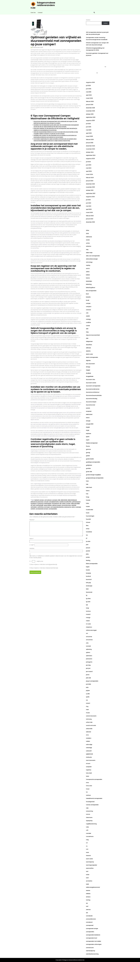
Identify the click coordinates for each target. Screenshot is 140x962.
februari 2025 (90, 139)
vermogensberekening (57, 507)
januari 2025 (89, 142)
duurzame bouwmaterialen (94, 395)
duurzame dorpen (91, 402)
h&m (87, 481)
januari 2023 (89, 219)
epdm (87, 436)
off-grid (33, 505)
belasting (89, 284)
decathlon (89, 344)
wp (87, 903)
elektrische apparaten (37, 502)
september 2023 (90, 193)
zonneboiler (89, 916)
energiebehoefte (54, 502)
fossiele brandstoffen (65, 502)
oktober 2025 (89, 114)
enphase (88, 433)
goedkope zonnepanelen (93, 462)
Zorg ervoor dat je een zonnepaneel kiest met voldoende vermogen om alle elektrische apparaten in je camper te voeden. (55, 122)
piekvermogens (56, 505)
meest (88, 620)
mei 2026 (88, 92)
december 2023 (90, 184)
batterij (36, 500)
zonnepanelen (53, 509)
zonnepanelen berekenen (93, 935)
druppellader (89, 376)
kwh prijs (88, 582)
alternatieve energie (92, 259)
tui (87, 792)
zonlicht (33, 509)
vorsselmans (89, 836)
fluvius (88, 446)
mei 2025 (88, 130)
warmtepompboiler (91, 865)
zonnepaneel (89, 925)
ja (86, 538)
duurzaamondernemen (92, 389)
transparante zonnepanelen (94, 779)
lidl (87, 605)
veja (87, 808)
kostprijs (88, 573)
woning (88, 900)
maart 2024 (89, 174)
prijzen (88, 690)
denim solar (89, 354)
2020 (87, 233)
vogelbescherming (91, 824)
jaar (87, 544)
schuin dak (89, 722)
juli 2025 (88, 123)
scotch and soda (91, 725)
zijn (87, 912)
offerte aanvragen (91, 630)
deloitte (88, 351)
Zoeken (88, 20)
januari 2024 (89, 181)
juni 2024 (88, 165)
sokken (88, 741)
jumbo (88, 557)
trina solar (89, 785)
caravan (88, 309)
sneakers (88, 738)
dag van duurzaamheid (93, 335)
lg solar (88, 601)
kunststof (89, 579)
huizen (88, 506)
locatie (68, 503)
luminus (88, 611)
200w (87, 230)
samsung (89, 719)
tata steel (89, 773)
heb (87, 484)
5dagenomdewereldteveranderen (94, 66)
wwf (87, 906)
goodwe (88, 468)
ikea (87, 525)
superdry (88, 770)
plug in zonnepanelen (92, 681)
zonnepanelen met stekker (93, 941)
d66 (87, 329)
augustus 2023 (90, 196)
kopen (87, 567)
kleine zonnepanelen (92, 563)
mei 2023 (88, 206)
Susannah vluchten (90, 73)
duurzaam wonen (91, 383)
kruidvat (88, 576)
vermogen (47, 507)
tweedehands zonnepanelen (94, 798)
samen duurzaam (91, 716)
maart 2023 (89, 212)
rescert (88, 703)
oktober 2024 (90, 152)
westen (88, 890)
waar (87, 852)
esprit (87, 440)
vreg (87, 839)
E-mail (32, 545)
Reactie (32, 520)
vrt (87, 843)
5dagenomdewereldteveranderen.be (43, 5)
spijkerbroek (89, 754)
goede (88, 455)
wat (87, 871)
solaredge (89, 747)
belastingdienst (90, 287)
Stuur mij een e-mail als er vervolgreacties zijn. (44, 564)
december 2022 (90, 222)
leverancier (89, 592)
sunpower (89, 766)
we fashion (89, 881)
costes (88, 325)
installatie (89, 532)
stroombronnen (66, 505)
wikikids (88, 893)
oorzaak (88, 646)
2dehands (89, 237)
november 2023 (90, 187)
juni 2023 (88, 203)
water (87, 874)
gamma (88, 449)
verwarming (89, 811)
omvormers (89, 640)
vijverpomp (89, 820)
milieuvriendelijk (75, 503)
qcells (87, 697)
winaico (88, 897)
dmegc (88, 367)
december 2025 (90, 108)
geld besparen (76, 502)
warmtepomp (90, 862)
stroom (88, 763)
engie (87, 430)
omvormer (89, 636)
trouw (87, 789)
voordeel (88, 833)
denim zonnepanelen (92, 357)
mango (88, 617)
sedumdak (89, 728)
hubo (87, 503)
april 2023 (89, 209)
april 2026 (89, 95)
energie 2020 (89, 424)
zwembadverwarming (92, 954)
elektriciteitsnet (72, 500)
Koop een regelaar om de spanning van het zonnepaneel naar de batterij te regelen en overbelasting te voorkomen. (55, 129)
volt (87, 830)
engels (88, 427)
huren (87, 513)
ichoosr (88, 522)
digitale (88, 360)
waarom (88, 855)
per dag (88, 665)
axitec (87, 271)
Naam (32, 538)
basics (88, 278)
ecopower (89, 411)
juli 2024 (88, 161)
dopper (88, 370)
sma (87, 735)
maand (88, 614)
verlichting (40, 507)
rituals (88, 713)
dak (59, 500)
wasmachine (89, 868)
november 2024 (90, 149)
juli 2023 (88, 200)
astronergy (89, 262)
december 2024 (90, 146)
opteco (88, 652)
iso (87, 535)
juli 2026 (88, 85)
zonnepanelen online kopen (94, 944)
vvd (87, 849)
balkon (88, 275)
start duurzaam (90, 760)
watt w (73, 507)
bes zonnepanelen (91, 290)
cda (87, 313)
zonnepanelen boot (91, 938)
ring (87, 706)
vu (86, 846)
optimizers (89, 655)
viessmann (89, 817)
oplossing (89, 649)
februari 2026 (90, 101)
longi (87, 608)
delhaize (88, 348)
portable (88, 684)
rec (87, 700)
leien (87, 589)
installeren (34, 503)
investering (40, 503)
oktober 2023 (89, 190)
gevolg (88, 452)
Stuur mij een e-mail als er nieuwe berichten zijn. (44, 568)
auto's (88, 268)
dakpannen (89, 341)
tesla (87, 776)
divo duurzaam (90, 363)
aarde (88, 240)
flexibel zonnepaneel (91, 443)
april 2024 (89, 171)
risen (87, 709)
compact (55, 500)
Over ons (33, 12)
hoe (87, 494)
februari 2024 (90, 177)
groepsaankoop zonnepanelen (94, 478)
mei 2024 (88, 168)
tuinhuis (88, 795)
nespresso (89, 627)
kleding (88, 560)
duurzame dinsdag (91, 398)
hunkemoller (89, 509)
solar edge (89, 744)
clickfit (88, 316)
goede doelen (90, 459)
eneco (87, 417)
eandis (88, 408)
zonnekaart (89, 922)
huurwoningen (90, 516)
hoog (87, 497)
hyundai (88, 519)
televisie (73, 505)
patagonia (89, 662)
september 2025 (90, 117)
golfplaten (89, 465)
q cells (88, 693)
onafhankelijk (39, 505)
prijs (87, 687)
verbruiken (34, 507)
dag (87, 332)
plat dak (88, 678)
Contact (40, 12)
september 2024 (90, 155)
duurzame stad (90, 405)
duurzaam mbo (90, 379)
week (87, 884)
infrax (87, 528)
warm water (89, 859)
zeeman (88, 909)
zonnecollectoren (91, 919)
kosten (88, 570)
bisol (87, 294)
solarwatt (89, 751)
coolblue (88, 322)
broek (87, 300)
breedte (88, 297)
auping (88, 265)
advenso (88, 246)
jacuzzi (88, 548)
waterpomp (67, 507)
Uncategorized (90, 801)
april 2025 (89, 133)
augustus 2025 (90, 120)
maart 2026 (89, 98)
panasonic (89, 659)
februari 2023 (90, 215)
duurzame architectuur (92, 392)
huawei (88, 500)
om (87, 633)
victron (88, 814)
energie (46, 502)
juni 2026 (88, 89)
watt (87, 878)
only (87, 643)
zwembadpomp (90, 950)
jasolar (88, 551)
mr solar (88, 624)
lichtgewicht (55, 503)
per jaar (88, 668)
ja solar (88, 541)
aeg (87, 249)
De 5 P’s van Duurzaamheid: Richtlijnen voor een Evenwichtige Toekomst (97, 68)
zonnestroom (90, 947)
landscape (89, 586)
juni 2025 (88, 127)
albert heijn (89, 252)
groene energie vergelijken (93, 474)
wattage (78, 507)
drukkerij (88, 373)
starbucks (89, 757)
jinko (87, 554)
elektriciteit (64, 500)
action (88, 243)
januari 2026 (89, 104)
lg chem (88, 598)
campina (88, 306)
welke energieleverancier (93, 887)
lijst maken (63, 503)
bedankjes (89, 281)
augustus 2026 (90, 82)
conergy (88, 319)
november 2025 (90, 111)
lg (86, 595)
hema (87, 490)
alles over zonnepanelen (93, 256)
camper (41, 500)
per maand (89, 671)
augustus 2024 (90, 158)
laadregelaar (48, 503)
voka (87, 827)
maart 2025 (89, 136)
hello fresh (89, 487)
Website (32, 548)
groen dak (89, 471)
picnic (87, 674)
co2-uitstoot (48, 500)
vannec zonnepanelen (92, 805)
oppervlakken (48, 505)
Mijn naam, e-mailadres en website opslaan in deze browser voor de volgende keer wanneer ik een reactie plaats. (56, 556)
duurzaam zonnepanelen (93, 386)
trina (87, 782)
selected (88, 732)
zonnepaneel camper (42, 509)
